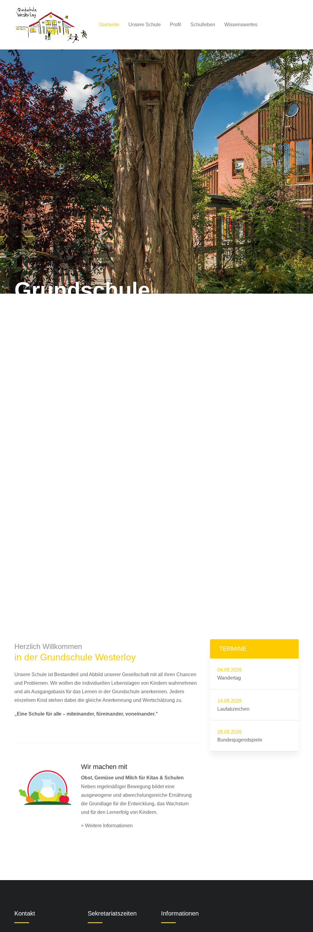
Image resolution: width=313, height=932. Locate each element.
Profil (175, 24)
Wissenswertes (240, 24)
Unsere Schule (144, 24)
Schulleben (202, 24)
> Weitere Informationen (107, 825)
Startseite (109, 24)
